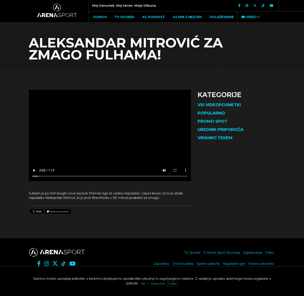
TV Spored (192, 253)
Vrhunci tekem (215, 137)
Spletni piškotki (208, 264)
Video (269, 253)
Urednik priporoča (220, 129)
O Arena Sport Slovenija (221, 253)
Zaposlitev (162, 264)
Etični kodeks (183, 264)
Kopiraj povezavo (59, 211)
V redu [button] (172, 283)
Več (143, 283)
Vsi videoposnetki (219, 104)
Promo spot (212, 121)
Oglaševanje (252, 253)
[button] (250, 16)
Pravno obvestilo (261, 264)
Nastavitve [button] (157, 283)
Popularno (211, 113)
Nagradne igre (234, 264)
